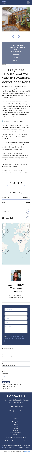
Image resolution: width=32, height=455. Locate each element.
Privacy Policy (27, 451)
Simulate (6, 382)
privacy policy (9, 338)
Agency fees (26, 445)
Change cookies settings (10, 447)
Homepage (4, 64)
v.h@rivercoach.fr (17, 297)
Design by (24, 447)
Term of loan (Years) (8, 365)
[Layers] (27, 226)
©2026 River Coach (7, 445)
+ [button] (3, 225)
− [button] (3, 228)
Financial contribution (9, 357)
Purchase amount (8, 348)
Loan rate (5, 374)
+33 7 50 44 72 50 (17, 295)
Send (8, 340)
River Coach (8, 400)
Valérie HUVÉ (16, 285)
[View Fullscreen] (4, 231)
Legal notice (17, 445)
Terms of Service (15, 453)
